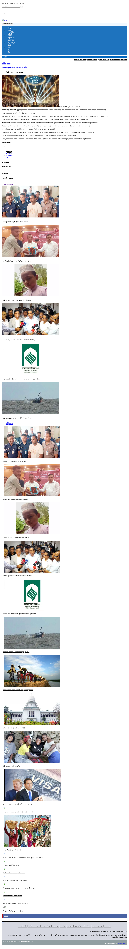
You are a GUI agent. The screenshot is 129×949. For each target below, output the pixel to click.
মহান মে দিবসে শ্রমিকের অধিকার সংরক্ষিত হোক (14, 850)
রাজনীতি (10, 30)
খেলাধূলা (10, 34)
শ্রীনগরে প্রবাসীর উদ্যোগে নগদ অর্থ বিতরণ (13, 911)
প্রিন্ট (9, 52)
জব (8, 51)
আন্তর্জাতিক (11, 32)
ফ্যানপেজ (6, 916)
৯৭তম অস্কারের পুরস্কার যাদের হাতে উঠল (14, 67)
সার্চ (21, 6)
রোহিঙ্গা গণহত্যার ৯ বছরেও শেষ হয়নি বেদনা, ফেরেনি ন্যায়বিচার (18, 690)
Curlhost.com (122, 943)
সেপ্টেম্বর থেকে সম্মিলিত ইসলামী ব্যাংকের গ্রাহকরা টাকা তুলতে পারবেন (21, 379)
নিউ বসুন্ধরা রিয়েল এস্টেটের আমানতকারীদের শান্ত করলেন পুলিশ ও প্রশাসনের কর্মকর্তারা (23, 857)
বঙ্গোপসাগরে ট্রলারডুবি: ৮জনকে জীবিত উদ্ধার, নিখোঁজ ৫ (18, 418)
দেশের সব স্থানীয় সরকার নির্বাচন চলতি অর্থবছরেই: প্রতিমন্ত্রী (19, 340)
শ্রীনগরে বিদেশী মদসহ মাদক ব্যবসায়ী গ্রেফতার (14, 873)
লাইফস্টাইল (11, 40)
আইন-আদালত (11, 37)
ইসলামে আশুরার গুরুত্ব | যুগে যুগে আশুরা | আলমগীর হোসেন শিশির (18, 812)
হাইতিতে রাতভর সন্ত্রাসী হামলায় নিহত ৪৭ (12, 766)
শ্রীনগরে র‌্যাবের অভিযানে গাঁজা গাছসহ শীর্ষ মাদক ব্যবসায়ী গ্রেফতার (19, 888)
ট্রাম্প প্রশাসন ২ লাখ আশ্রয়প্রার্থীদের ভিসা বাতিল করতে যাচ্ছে (17, 804)
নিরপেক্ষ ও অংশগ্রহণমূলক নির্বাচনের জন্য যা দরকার (15, 880)
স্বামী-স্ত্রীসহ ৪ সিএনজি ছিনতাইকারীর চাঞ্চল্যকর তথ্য (15, 903)
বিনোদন (10, 35)
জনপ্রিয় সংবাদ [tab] (9, 424)
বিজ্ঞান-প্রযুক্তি (11, 42)
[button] (30, 91)
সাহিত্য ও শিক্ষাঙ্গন (12, 44)
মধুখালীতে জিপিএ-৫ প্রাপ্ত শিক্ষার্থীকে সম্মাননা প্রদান (94, 60)
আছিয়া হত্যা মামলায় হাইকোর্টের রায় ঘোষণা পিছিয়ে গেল (16, 728)
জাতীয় (9, 28)
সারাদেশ (8, 64)
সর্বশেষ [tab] (7, 422)
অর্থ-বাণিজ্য (11, 39)
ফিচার (9, 46)
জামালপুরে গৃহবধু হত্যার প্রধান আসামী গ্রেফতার (69, 60)
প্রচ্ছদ (9, 27)
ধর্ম (8, 49)
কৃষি (9, 47)
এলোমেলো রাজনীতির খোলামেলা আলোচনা (12, 896)
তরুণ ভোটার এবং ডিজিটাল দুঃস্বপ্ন (11, 865)
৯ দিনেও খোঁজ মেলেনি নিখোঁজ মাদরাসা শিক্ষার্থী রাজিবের (17, 300)
